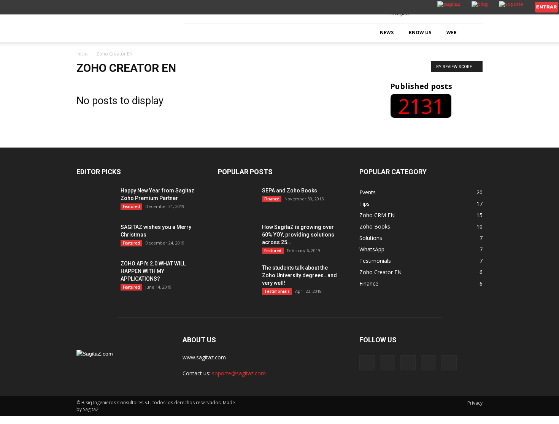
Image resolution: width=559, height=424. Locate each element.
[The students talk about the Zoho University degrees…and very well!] (237, 277)
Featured (131, 206)
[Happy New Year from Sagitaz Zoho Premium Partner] (95, 207)
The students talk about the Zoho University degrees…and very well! (299, 275)
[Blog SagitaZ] (121, 23)
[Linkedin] (408, 362)
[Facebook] (367, 362)
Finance (271, 199)
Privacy (475, 403)
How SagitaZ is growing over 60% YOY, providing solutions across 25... (298, 234)
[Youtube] (449, 362)
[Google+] (387, 362)
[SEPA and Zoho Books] (237, 200)
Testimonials (277, 291)
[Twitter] (428, 362)
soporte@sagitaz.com (239, 373)
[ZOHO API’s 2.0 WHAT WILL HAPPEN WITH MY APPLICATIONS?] (95, 273)
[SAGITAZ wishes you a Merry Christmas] (95, 236)
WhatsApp (371, 249)
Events (367, 192)
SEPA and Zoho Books (289, 190)
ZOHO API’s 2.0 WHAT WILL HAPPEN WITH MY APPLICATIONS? (153, 271)
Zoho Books (374, 226)
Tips (364, 203)
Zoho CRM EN (377, 215)
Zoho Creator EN (380, 272)
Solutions (370, 237)
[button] (473, 33)
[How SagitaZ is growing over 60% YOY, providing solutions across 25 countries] (237, 236)
